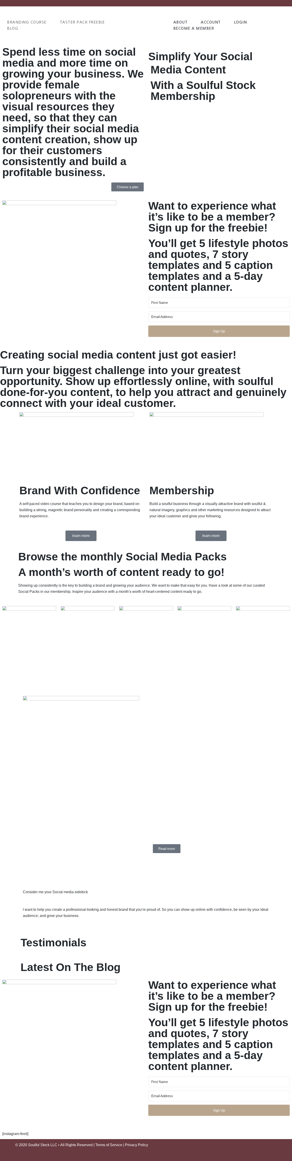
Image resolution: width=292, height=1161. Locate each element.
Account (211, 22)
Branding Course (27, 22)
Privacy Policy (136, 1145)
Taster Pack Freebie (82, 22)
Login (240, 22)
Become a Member (193, 28)
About (180, 22)
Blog (12, 28)
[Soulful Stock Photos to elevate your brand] (150, 25)
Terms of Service (108, 1145)
